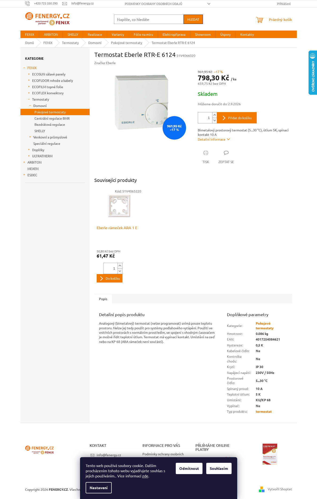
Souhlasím (219, 468)
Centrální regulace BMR (52, 118)
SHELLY (39, 131)
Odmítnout (189, 468)
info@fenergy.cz (109, 455)
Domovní (40, 105)
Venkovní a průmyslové (50, 137)
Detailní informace (211, 139)
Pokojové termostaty (50, 112)
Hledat (193, 19)
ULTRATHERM (42, 156)
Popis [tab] (103, 299)
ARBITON (34, 162)
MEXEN (32, 168)
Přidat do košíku (240, 118)
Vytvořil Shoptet (280, 489)
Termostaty (40, 99)
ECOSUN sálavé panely (48, 74)
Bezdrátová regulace (49, 124)
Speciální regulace (46, 143)
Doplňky (38, 150)
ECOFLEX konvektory (48, 93)
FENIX (32, 68)
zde (145, 475)
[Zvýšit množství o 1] (214, 115)
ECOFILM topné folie (47, 87)
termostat (264, 411)
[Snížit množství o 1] (214, 120)
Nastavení (99, 487)
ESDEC (32, 175)
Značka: (105, 63)
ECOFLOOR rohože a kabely (52, 80)
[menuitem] (29, 34)
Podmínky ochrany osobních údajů (153, 4)
